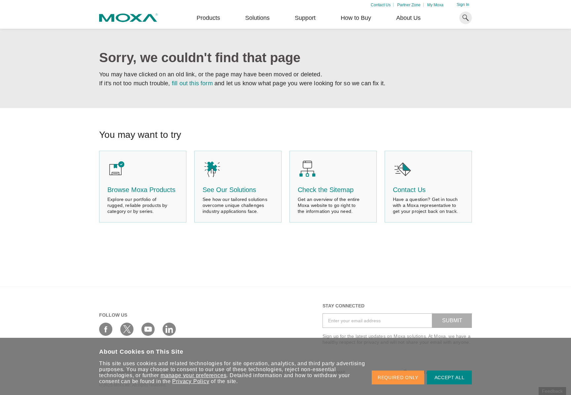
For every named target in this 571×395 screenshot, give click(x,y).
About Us (408, 18)
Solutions (257, 18)
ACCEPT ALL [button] (450, 377)
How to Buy (356, 18)
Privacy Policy (190, 381)
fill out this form (192, 83)
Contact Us (381, 5)
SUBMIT (452, 320)
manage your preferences (193, 375)
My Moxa (435, 5)
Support (305, 18)
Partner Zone (409, 5)
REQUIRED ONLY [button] (398, 377)
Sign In (463, 5)
